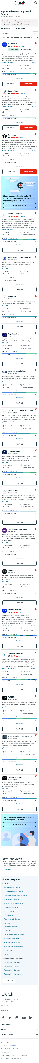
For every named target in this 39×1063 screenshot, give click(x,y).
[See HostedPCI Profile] (4, 297)
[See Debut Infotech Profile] (4, 92)
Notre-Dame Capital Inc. (17, 371)
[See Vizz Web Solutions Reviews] (14, 216)
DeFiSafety (12, 571)
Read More (8, 869)
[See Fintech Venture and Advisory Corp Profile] (4, 411)
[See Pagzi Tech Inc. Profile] (4, 335)
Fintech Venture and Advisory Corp (20, 410)
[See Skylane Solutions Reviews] (14, 612)
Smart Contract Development (13, 946)
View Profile (11, 84)
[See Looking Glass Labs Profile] (4, 778)
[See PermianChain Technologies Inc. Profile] (4, 258)
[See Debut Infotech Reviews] (14, 93)
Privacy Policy (5, 1042)
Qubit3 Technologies (15, 653)
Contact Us (4, 1011)
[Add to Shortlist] (36, 43)
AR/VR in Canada (9, 911)
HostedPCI (12, 297)
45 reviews (22, 93)
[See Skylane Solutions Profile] (4, 611)
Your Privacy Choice (7, 1045)
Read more (5, 268)
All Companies (5, 28)
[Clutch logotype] (19, 2)
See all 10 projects (7, 229)
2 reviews (21, 656)
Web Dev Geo (13, 490)
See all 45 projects (7, 106)
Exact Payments (14, 451)
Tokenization (8, 950)
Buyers (3, 1029)
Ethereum (7, 931)
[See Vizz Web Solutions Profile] (4, 215)
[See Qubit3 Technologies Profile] (4, 654)
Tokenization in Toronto (11, 966)
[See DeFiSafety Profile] (4, 571)
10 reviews (22, 216)
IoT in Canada (8, 915)
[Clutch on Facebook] (3, 1018)
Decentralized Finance (11, 927)
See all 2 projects (7, 668)
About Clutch (5, 1025)
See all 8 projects (7, 150)
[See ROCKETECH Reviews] (14, 46)
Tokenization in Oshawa (12, 962)
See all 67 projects (7, 62)
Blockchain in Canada (11, 907)
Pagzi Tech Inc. (13, 334)
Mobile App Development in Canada (15, 895)
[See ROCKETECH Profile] (4, 44)
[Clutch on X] (10, 1018)
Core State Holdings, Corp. (17, 529)
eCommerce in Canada (11, 899)
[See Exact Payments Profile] (4, 452)
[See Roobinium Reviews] (14, 137)
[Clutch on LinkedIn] (31, 1018)
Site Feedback (5, 1006)
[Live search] (36, 3)
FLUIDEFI (11, 697)
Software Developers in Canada (14, 891)
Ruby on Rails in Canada (12, 919)
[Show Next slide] (35, 75)
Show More (33, 62)
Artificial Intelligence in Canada (14, 903)
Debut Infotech (13, 91)
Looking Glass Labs (15, 777)
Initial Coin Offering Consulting (14, 935)
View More (7, 981)
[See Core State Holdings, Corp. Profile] (4, 530)
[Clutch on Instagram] (17, 1018)
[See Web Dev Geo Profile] (4, 491)
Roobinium (12, 135)
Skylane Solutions (14, 610)
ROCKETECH (12, 44)
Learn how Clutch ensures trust (20, 25)
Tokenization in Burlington (12, 970)
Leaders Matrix (20, 28)
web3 (6, 954)
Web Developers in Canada (12, 887)
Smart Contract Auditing (12, 942)
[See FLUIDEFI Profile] (4, 698)
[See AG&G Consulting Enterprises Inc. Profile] (4, 737)
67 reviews (22, 46)
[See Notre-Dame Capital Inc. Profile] (4, 372)
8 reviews (21, 137)
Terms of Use (5, 1052)
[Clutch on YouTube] (24, 1018)
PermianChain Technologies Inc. (19, 257)
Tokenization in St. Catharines (13, 974)
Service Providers (7, 1034)
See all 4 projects (7, 625)
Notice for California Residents (9, 1049)
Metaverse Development (12, 938)
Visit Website (28, 84)
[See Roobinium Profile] (4, 136)
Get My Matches (18, 205)
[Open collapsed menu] (3, 3)
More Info (19, 78)
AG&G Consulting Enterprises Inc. (20, 736)
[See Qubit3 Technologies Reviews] (14, 655)
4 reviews (21, 612)
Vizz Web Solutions (15, 214)
